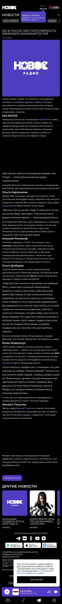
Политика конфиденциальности (20, 552)
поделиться (12, 478)
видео (52, 21)
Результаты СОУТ (11, 557)
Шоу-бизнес (10, 21)
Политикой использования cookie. (35, 572)
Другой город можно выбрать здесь (33, 19)
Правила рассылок (12, 554)
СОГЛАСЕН (36, 579)
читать (6, 527)
